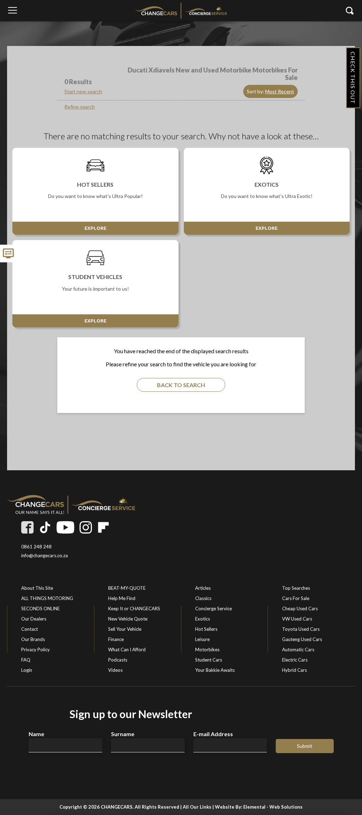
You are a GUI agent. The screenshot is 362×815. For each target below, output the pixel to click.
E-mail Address (213, 734)
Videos (115, 670)
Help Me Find (121, 598)
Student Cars (208, 660)
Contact (29, 629)
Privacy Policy (35, 649)
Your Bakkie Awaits (215, 670)
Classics (203, 598)
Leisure (202, 639)
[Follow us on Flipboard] (103, 527)
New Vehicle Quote (127, 619)
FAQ (25, 660)
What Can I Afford (127, 649)
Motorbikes (207, 649)
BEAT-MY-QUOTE (127, 588)
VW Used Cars (297, 619)
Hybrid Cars (294, 670)
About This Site (37, 588)
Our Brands (33, 639)
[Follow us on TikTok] (45, 527)
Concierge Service (213, 608)
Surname (122, 734)
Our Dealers (33, 619)
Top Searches (296, 588)
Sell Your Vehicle (124, 629)
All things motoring (47, 598)
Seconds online (40, 608)
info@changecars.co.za (44, 555)
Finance (116, 639)
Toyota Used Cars (301, 629)
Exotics (202, 619)
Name (36, 734)
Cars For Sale (295, 598)
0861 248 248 (36, 546)
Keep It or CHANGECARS (134, 608)
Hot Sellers (206, 629)
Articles (203, 588)
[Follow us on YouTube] (65, 527)
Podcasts (117, 660)
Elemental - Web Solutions (273, 807)
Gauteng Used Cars (302, 639)
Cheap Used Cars (300, 608)
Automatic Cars (298, 649)
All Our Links (197, 807)
